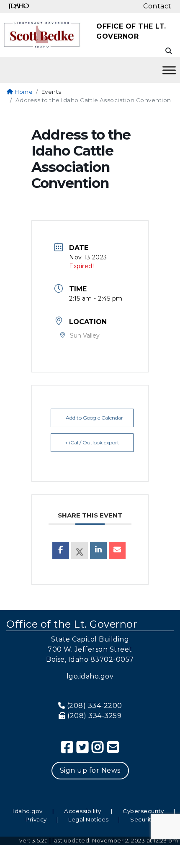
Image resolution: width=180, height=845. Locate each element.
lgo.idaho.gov (90, 676)
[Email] (117, 550)
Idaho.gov (28, 811)
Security (142, 819)
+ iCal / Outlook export (92, 442)
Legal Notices (88, 819)
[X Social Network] (79, 550)
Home (23, 91)
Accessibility (82, 811)
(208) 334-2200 (94, 706)
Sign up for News (90, 770)
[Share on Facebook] (60, 550)
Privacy (36, 819)
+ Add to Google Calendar (92, 418)
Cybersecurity (143, 811)
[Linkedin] (98, 550)
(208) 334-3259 (94, 716)
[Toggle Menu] (169, 70)
